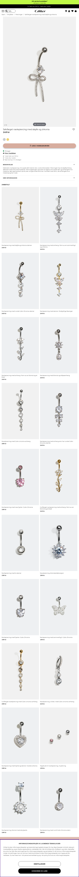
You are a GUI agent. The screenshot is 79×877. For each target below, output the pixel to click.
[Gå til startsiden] (39, 11)
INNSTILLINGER (39, 864)
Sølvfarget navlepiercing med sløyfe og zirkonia (41, 14)
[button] (69, 11)
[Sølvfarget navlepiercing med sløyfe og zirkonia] (4, 139)
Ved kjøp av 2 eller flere (39, 3)
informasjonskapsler (62, 855)
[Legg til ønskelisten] (74, 129)
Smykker (10, 14)
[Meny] (3, 11)
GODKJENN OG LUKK (39, 871)
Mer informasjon (10, 178)
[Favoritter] (73, 11)
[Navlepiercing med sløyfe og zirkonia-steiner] (8, 139)
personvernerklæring (31, 855)
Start (3, 14)
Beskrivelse (8, 164)
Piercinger (19, 14)
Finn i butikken (10, 153)
